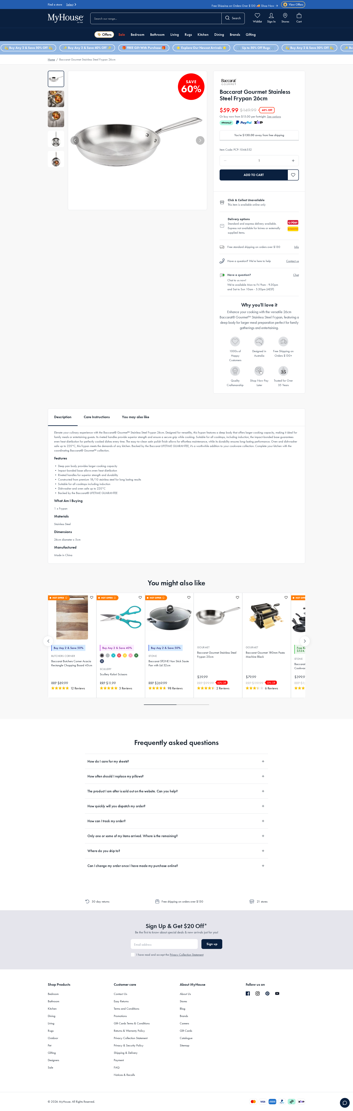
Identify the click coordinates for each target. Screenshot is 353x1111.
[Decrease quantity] (235, 160)
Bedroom (137, 34)
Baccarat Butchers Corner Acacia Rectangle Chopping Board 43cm (71, 663)
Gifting (251, 34)
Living (174, 34)
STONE (153, 655)
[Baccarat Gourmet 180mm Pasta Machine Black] (266, 617)
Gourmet (203, 647)
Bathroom (157, 34)
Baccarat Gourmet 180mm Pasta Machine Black (265, 655)
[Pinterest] (267, 993)
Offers (106, 34)
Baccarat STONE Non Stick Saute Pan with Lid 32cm (169, 663)
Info (296, 247)
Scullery (106, 669)
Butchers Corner (63, 655)
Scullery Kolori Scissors (113, 674)
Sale (121, 34)
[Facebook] (248, 993)
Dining (219, 34)
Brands (235, 34)
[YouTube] (277, 993)
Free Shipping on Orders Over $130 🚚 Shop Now (243, 4)
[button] (74, 140)
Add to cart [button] (254, 175)
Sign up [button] (212, 944)
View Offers (293, 4)
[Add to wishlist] (91, 597)
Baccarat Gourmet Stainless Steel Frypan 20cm (216, 655)
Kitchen (203, 34)
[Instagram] (258, 993)
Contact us (292, 261)
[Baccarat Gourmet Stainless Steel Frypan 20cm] (218, 617)
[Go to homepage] (66, 18)
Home (51, 59)
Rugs (188, 34)
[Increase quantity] (283, 161)
